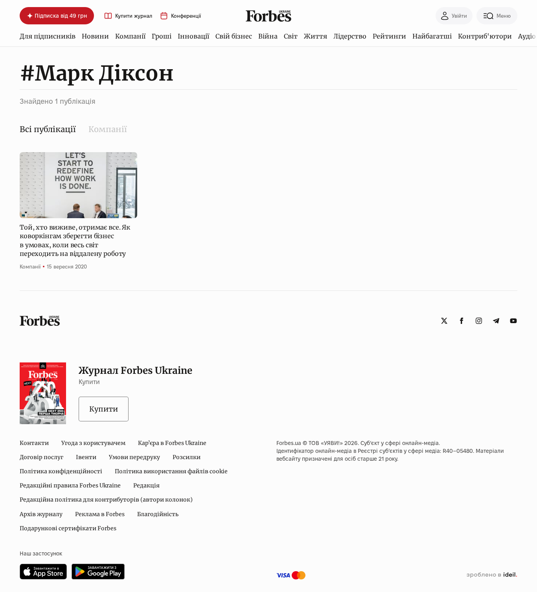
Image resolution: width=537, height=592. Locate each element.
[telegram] (496, 320)
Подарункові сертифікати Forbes (68, 528)
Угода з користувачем (93, 443)
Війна (268, 36)
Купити (103, 409)
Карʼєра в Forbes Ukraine (172, 443)
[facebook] (461, 320)
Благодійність (157, 514)
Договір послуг (41, 457)
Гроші (161, 36)
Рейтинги (389, 36)
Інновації (193, 36)
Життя (315, 36)
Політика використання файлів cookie (171, 471)
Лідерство (349, 36)
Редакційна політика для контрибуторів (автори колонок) (106, 499)
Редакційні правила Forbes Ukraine (70, 485)
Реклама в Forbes (100, 514)
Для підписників (47, 36)
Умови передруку (134, 457)
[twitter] (444, 320)
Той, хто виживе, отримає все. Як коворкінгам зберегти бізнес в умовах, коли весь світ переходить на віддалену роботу (75, 240)
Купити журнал (133, 15)
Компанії (130, 36)
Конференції (186, 15)
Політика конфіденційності (61, 471)
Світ (291, 36)
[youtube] (513, 320)
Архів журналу (41, 514)
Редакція (146, 485)
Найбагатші (432, 36)
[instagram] (478, 320)
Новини (95, 36)
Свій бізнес (233, 36)
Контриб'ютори (485, 36)
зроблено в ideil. (491, 575)
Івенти (86, 457)
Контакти (34, 443)
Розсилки (186, 457)
